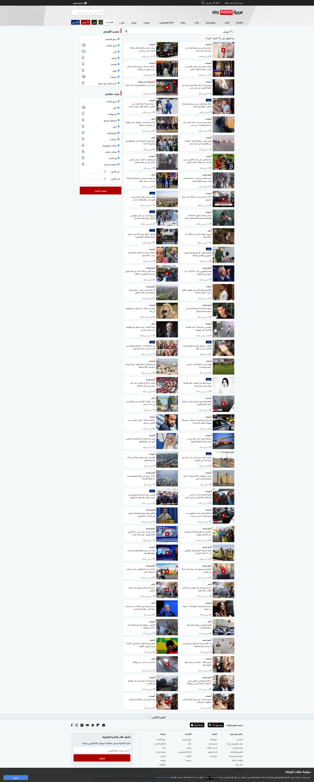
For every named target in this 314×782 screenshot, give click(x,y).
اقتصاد (188, 755)
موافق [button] (15, 777)
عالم (197, 22)
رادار (164, 747)
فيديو (134, 22)
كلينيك (163, 760)
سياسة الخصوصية (236, 755)
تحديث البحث (101, 190)
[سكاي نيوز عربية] (227, 12)
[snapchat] (92, 725)
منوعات (146, 22)
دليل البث (213, 755)
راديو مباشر (213, 743)
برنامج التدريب (237, 747)
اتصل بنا (239, 739)
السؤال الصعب (160, 743)
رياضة (183, 22)
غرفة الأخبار (161, 739)
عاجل (94, 22)
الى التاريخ (115, 178)
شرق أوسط (210, 22)
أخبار (227, 22)
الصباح (163, 755)
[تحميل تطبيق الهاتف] (206, 724)
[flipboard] (98, 725)
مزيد (122, 22)
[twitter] (81, 725)
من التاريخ (115, 171)
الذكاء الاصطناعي (166, 22)
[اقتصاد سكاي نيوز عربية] (109, 22)
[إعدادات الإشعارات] (101, 22)
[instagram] (76, 725)
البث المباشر (212, 751)
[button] (85, 22)
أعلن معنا (239, 764)
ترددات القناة (212, 747)
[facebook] (72, 725)
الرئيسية (239, 22)
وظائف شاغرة (237, 760)
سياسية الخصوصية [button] (162, 777)
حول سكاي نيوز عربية (235, 743)
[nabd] (103, 725)
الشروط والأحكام (236, 751)
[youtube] (87, 725)
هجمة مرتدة (161, 751)
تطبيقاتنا (213, 739)
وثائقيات (162, 764)
